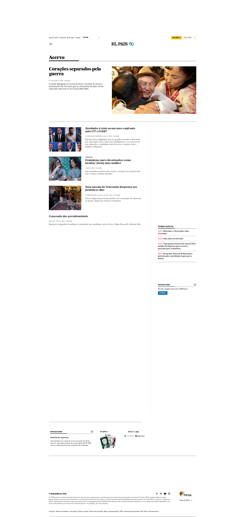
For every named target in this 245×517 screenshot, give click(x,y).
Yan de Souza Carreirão (93, 136)
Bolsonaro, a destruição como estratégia (173, 232)
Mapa (106, 511)
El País (51, 81)
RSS (141, 511)
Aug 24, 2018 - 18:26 (62, 81)
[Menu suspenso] (51, 44)
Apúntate (162, 293)
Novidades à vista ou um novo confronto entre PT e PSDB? (110, 130)
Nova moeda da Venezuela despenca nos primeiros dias (111, 188)
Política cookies (83, 511)
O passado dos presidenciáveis (68, 216)
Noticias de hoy (154, 511)
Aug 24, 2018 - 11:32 (94, 168)
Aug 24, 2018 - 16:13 (111, 136)
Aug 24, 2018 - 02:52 (64, 221)
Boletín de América (59, 438)
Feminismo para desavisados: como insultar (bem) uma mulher (108, 162)
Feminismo (89, 157)
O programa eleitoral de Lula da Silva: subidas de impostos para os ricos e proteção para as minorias (177, 246)
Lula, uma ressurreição (173, 238)
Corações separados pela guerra (75, 71)
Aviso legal (73, 511)
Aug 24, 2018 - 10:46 (112, 195)
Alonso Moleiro (91, 195)
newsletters (164, 285)
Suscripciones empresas (131, 511)
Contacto (52, 511)
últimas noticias (166, 226)
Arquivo (103, 432)
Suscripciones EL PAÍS (115, 511)
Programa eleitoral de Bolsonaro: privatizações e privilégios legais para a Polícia (175, 256)
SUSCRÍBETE (176, 38)
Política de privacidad (96, 511)
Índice (146, 511)
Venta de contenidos (62, 511)
